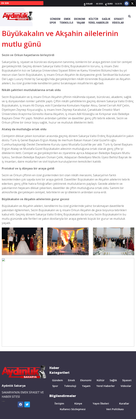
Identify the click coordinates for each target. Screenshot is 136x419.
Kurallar (124, 403)
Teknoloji (70, 386)
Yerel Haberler (105, 386)
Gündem (57, 380)
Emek (71, 380)
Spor (55, 386)
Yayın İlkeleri (101, 403)
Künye (78, 403)
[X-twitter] (132, 3)
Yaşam (86, 386)
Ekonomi (85, 380)
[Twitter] (27, 404)
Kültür (100, 380)
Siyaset (127, 380)
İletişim (59, 403)
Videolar (126, 386)
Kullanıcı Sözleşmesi (73, 409)
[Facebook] (126, 3)
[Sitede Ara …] (129, 16)
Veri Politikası (115, 409)
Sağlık (113, 380)
